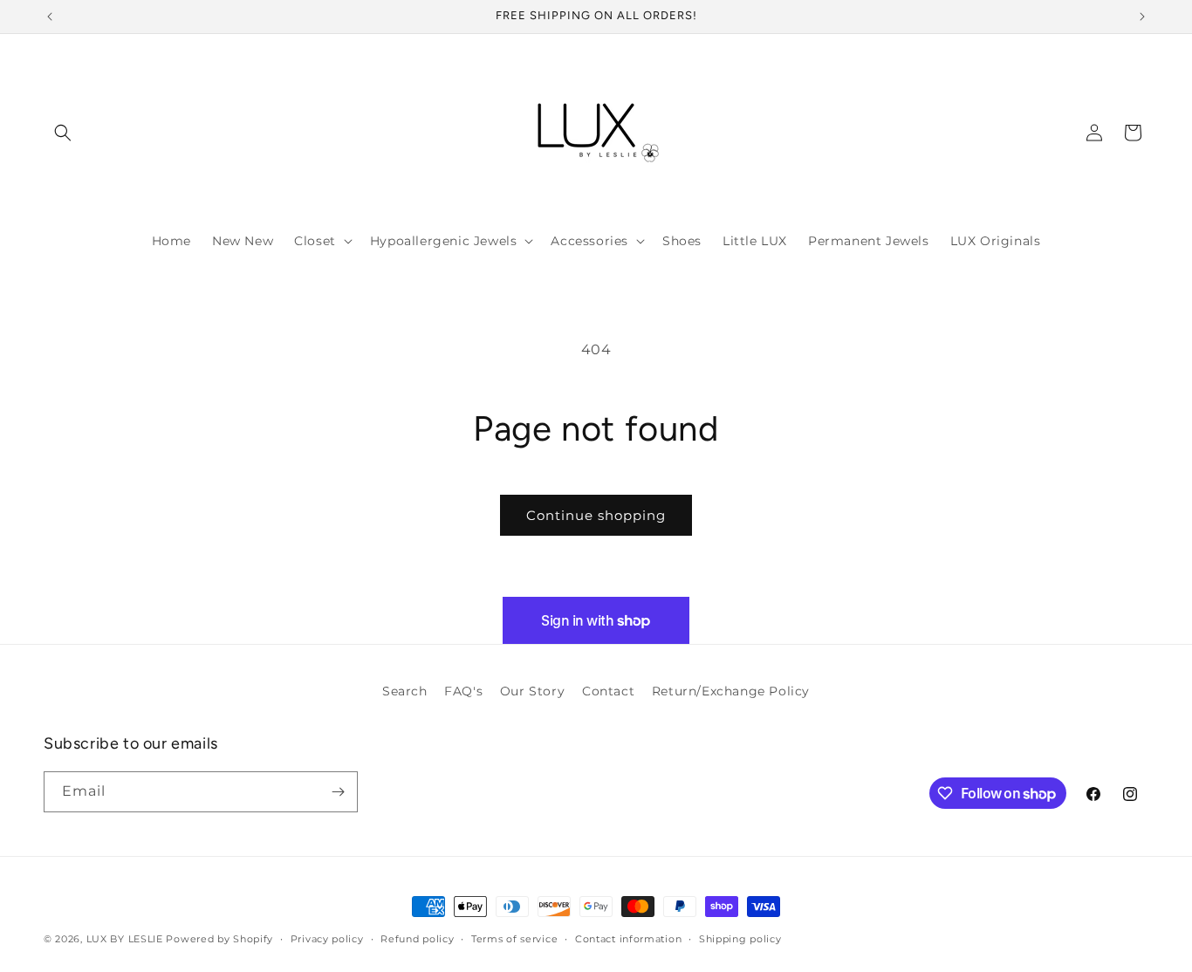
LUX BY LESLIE (124, 939)
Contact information (628, 939)
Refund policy (417, 939)
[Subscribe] (338, 791)
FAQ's (463, 691)
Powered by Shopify (219, 939)
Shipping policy (740, 939)
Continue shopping (596, 515)
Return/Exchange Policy (731, 691)
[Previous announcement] (50, 16)
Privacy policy (327, 939)
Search (405, 691)
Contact (608, 691)
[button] (63, 132)
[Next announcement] (1142, 16)
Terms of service (514, 939)
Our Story (532, 691)
